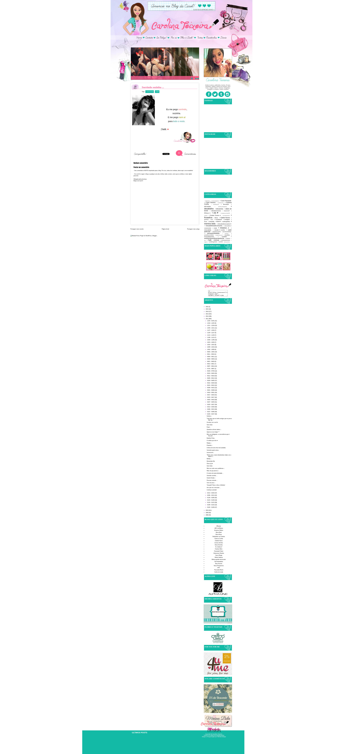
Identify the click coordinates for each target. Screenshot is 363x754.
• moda (215, 228)
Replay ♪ (209, 443)
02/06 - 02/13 (211, 495)
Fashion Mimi (218, 549)
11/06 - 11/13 (211, 337)
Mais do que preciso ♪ (213, 470)
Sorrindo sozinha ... (212, 475)
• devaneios (219, 209)
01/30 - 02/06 (211, 497)
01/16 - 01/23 (211, 502)
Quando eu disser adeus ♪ (214, 429)
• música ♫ (223, 228)
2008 (207, 515)
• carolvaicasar (220, 202)
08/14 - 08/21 (211, 363)
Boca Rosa (219, 534)
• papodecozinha (216, 231)
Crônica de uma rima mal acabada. (216, 447)
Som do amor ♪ (211, 482)
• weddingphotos (213, 241)
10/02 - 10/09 (211, 349)
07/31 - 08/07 (211, 368)
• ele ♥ (215, 213)
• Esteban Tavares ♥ (215, 215)
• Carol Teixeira (210, 202)
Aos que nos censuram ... (214, 487)
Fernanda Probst (218, 551)
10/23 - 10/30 (211, 342)
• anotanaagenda (215, 200)
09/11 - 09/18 (211, 354)
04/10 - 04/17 (211, 397)
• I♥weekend (218, 219)
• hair (211, 219)
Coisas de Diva (218, 542)
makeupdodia (227, 241)
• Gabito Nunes (224, 217)
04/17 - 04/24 (211, 395)
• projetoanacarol (219, 235)
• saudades (222, 236)
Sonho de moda (218, 572)
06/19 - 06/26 (211, 373)
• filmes (216, 217)
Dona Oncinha (219, 545)
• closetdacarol (215, 204)
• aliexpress (207, 200)
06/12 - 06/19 (211, 375)
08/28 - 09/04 (211, 359)
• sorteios (227, 238)
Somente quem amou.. (213, 450)
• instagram (226, 219)
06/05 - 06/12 (211, 378)
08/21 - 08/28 (211, 361)
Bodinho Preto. (211, 438)
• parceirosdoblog (226, 231)
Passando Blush (218, 570)
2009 (207, 512)
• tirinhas (216, 240)
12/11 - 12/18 (211, 325)
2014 (207, 311)
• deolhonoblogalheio (221, 206)
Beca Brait (219, 532)
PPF (218, 567)
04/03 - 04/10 (211, 399)
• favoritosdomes (226, 215)
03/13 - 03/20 (211, 407)
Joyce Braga (218, 555)
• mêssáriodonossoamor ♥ (224, 224)
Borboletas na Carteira (219, 536)
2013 (207, 314)
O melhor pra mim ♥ (212, 440)
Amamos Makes (218, 530)
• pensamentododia (212, 233)
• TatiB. (157, 91)
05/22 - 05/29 (211, 383)
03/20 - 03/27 (211, 404)
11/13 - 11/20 (211, 335)
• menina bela (149, 91)
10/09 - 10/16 (211, 347)
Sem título (209, 424)
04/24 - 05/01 (211, 392)
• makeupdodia (226, 221)
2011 (207, 318)
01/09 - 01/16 (211, 504)
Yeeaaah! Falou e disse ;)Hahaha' (216, 485)
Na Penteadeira (218, 561)
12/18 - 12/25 (211, 323)
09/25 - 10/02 (211, 352)
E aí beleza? (218, 547)
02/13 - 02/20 (211, 493)
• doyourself (226, 210)
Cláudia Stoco (219, 540)
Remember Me (211, 461)
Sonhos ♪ (209, 416)
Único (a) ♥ (210, 463)
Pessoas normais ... (212, 480)
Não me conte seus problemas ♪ (216, 468)
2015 (207, 309)
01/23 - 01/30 (211, 500)
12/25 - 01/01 (211, 320)
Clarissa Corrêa (218, 538)
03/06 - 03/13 (211, 409)
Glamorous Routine (218, 553)
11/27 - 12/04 (211, 330)
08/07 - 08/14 (211, 366)
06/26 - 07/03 (211, 371)
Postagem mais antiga (193, 229)
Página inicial (165, 229)
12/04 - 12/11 (211, 328)
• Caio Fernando (225, 201)
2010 (207, 510)
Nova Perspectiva (219, 565)
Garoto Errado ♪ (211, 478)
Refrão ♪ (209, 458)
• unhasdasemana (225, 240)
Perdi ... (209, 427)
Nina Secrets (218, 563)
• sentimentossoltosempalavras (218, 237)
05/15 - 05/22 (211, 385)
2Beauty (218, 526)
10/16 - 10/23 (211, 344)
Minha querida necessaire (219, 559)
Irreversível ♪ (210, 452)
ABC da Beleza (218, 528)
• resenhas (227, 235)
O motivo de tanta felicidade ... (215, 473)
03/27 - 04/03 (211, 402)
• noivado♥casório (219, 230)
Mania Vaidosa (219, 557)
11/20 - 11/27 (211, 332)
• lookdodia (211, 221)
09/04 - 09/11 (211, 356)
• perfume (225, 233)
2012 (207, 316)
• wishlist (220, 241)
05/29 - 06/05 (211, 380)
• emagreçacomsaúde (225, 213)
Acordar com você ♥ (212, 422)
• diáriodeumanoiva (215, 211)
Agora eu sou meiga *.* (213, 432)
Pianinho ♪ (210, 445)
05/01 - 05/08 (211, 390)
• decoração (225, 204)
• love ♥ (218, 221)
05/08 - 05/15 (211, 387)
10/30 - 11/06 (211, 340)
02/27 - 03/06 (211, 411)
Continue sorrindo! (212, 490)
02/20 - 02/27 (211, 414)
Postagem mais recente (136, 229)
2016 (207, 306)
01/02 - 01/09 (211, 507)
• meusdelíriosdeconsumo (213, 226)
